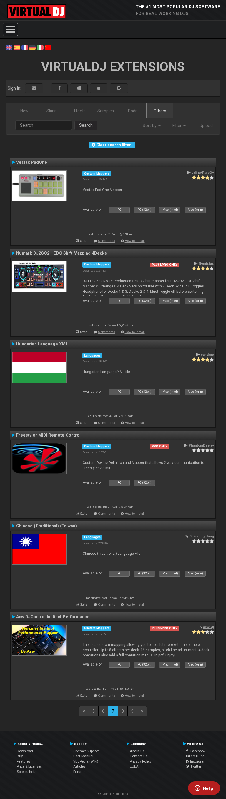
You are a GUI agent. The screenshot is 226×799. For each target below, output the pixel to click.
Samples (105, 110)
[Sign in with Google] (119, 88)
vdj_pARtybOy (203, 173)
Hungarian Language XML (42, 344)
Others (160, 110)
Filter (177, 125)
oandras (207, 354)
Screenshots (26, 772)
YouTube (197, 756)
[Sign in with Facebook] (59, 88)
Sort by (150, 125)
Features (23, 761)
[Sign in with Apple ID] (98, 88)
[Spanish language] (17, 47)
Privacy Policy (141, 761)
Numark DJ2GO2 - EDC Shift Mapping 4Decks (61, 253)
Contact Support (86, 751)
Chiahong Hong (201, 536)
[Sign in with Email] (34, 88)
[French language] (24, 47)
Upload (206, 125)
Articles (79, 766)
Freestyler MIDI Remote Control (48, 435)
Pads (132, 110)
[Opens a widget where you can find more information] (204, 788)
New (24, 110)
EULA (134, 766)
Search (86, 125)
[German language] (32, 47)
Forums (79, 772)
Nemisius (206, 263)
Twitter (195, 766)
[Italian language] (40, 47)
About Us (137, 751)
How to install (135, 241)
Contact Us (138, 756)
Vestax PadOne (31, 162)
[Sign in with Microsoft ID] (79, 88)
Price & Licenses (29, 766)
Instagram (198, 761)
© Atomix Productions (113, 794)
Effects (79, 110)
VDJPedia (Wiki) (85, 761)
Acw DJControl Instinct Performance (52, 616)
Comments (106, 241)
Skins (51, 110)
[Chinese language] (48, 47)
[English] (9, 47)
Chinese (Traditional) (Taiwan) (46, 526)
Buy (20, 756)
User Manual (83, 756)
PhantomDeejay (201, 445)
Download (25, 751)
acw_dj (208, 627)
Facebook (196, 751)
